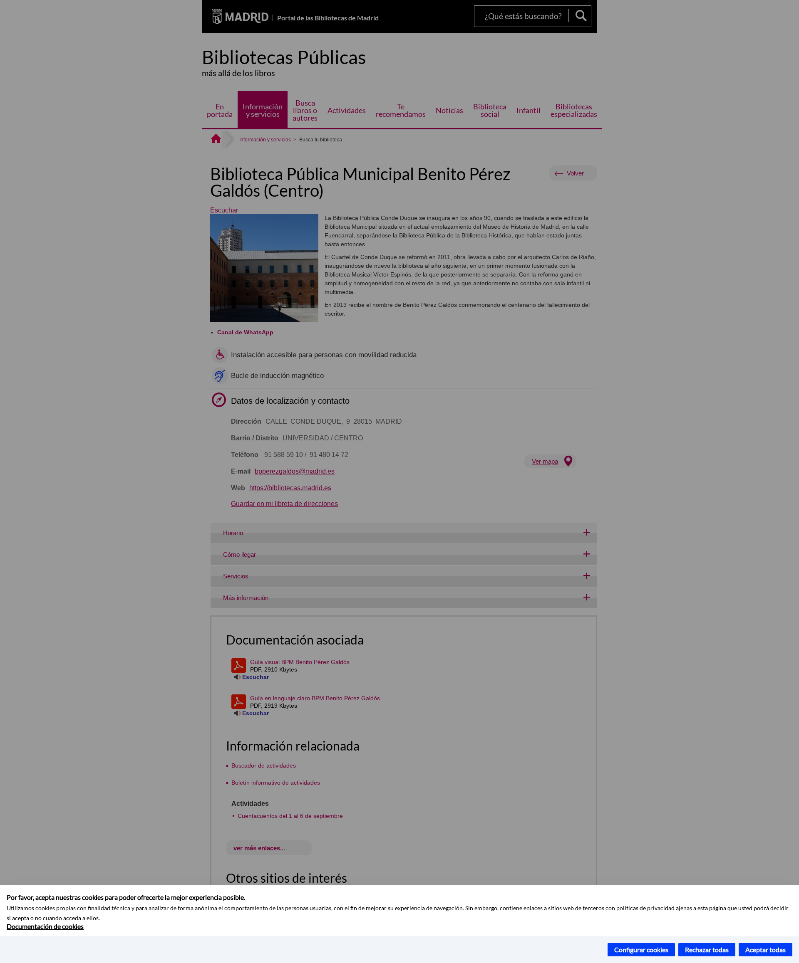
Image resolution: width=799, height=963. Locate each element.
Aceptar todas (765, 949)
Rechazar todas (707, 949)
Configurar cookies (641, 949)
